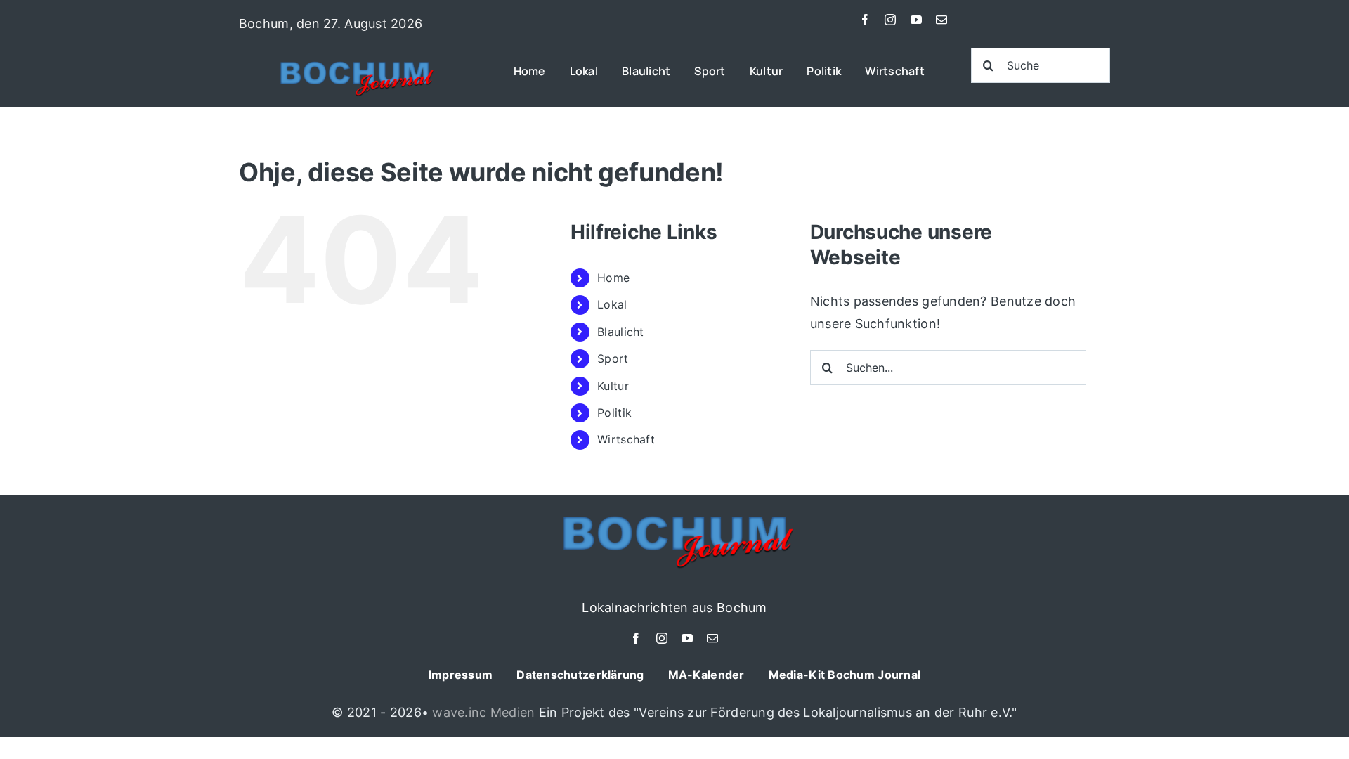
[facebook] (865, 19)
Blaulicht (620, 332)
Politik (614, 413)
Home (613, 278)
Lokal (612, 304)
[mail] (941, 19)
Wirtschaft (626, 439)
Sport (612, 358)
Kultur (613, 386)
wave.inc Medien (483, 712)
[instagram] (890, 19)
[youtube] (916, 19)
